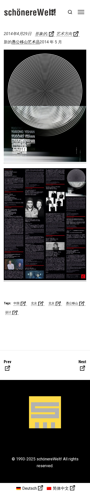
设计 (8, 312)
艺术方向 (64, 33)
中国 (17, 303)
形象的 (41, 33)
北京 (34, 303)
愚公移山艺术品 (26, 42)
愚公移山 (72, 303)
